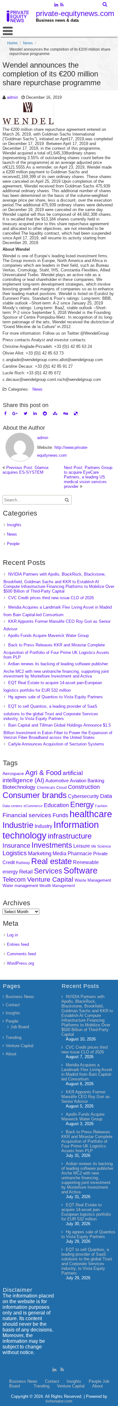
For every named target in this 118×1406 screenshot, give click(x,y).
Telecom (14, 879)
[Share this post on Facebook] (5, 413)
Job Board (19, 1026)
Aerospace (13, 773)
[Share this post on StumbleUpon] (55, 413)
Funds (60, 815)
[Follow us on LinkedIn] (56, 5)
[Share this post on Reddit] (45, 413)
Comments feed (21, 953)
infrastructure (70, 836)
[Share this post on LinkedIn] (35, 413)
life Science (101, 846)
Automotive (57, 780)
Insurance (16, 845)
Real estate (51, 861)
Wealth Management (57, 886)
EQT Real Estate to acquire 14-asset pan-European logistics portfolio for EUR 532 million (86, 1211)
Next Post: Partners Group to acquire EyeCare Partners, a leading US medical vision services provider (88, 477)
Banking (95, 780)
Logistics (15, 853)
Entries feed (18, 944)
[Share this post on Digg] (65, 413)
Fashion (101, 806)
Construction (84, 787)
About (11, 1054)
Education (56, 805)
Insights (14, 524)
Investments (51, 845)
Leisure (81, 846)
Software (81, 870)
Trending (13, 1037)
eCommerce (33, 806)
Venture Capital (50, 879)
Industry (43, 826)
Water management (20, 885)
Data (106, 796)
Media (59, 853)
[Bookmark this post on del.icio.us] (75, 413)
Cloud (61, 787)
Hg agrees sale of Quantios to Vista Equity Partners (55, 697)
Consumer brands (35, 795)
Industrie (18, 825)
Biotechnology (19, 787)
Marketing (39, 853)
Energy (82, 804)
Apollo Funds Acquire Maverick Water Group (48, 635)
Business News (20, 996)
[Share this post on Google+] (15, 413)
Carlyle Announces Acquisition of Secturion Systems (56, 744)
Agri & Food (43, 773)
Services (48, 871)
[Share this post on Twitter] (25, 413)
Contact (13, 1004)
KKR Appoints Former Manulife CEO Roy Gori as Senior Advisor (85, 1097)
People (13, 543)
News (28, 43)
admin (12, 97)
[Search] (105, 4)
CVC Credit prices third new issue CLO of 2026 (51, 597)
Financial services (27, 815)
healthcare (91, 814)
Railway (23, 863)
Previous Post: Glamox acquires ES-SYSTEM (26, 470)
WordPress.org (20, 963)
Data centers (12, 806)
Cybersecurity (83, 796)
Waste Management (93, 880)
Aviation (78, 780)
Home (12, 43)
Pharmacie (80, 853)
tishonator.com (59, 1401)
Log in (12, 935)
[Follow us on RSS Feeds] (62, 5)
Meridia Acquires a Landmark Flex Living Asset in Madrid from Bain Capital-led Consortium (86, 1072)
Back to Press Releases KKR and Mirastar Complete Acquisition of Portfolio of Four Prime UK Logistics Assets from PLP (56, 651)
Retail (26, 872)
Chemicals (46, 787)
